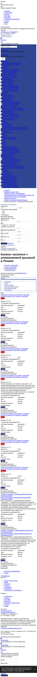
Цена (2, 278)
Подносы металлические (9, 185)
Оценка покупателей (11, 286)
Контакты (7, 17)
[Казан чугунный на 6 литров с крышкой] (14, 321)
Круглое (5, 225)
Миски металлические (8, 182)
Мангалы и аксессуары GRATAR (11, 108)
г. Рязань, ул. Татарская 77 (9, 32)
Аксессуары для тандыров (9, 102)
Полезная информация (12, 571)
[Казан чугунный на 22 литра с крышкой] (14, 467)
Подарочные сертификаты (13, 590)
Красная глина (5, 131)
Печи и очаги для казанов (9, 85)
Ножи (6, 582)
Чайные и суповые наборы (10, 150)
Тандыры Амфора (7, 95)
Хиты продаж (8, 285)
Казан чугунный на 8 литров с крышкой (14, 350)
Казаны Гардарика (10, 200)
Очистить (10, 243)
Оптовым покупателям (11, 19)
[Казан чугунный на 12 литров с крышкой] (15, 413)
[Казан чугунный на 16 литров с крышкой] (15, 440)
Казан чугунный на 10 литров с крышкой (14, 377)
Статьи (6, 21)
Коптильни (7, 588)
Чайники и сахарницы (8, 137)
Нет (4, 213)
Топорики (4, 169)
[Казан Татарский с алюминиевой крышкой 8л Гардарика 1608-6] (18, 496)
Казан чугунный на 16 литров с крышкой (14, 442)
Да (3, 211)
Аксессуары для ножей (8, 163)
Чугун (13, 218)
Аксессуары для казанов (9, 89)
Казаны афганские (7, 79)
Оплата (6, 14)
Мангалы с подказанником (9, 114)
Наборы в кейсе (6, 124)
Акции (6, 22)
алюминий (6, 218)
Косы (2, 140)
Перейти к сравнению (8, 248)
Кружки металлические (8, 179)
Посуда (6, 585)
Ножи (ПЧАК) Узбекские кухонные (12, 166)
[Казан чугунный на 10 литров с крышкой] (15, 375)
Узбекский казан (22, 200)
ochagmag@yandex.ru (8, 612)
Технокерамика (6, 98)
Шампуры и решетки (7, 118)
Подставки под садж (7, 156)
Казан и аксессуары (11, 580)
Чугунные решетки (7, 111)
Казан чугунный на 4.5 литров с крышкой (14, 296)
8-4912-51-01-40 (6, 35)
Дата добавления (10, 288)
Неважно (6, 215)
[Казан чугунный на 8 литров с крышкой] (14, 348)
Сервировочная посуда (8, 147)
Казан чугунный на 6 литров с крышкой (14, 323)
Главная (7, 11)
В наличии (7, 290)
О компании (8, 12)
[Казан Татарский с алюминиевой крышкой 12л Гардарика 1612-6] (18, 532)
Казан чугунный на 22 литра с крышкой (14, 469)
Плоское (12, 225)
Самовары (7, 587)
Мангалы (4, 121)
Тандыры (7, 584)
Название (7, 282)
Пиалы (3, 143)
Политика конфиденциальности (11, 628)
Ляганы (3, 134)
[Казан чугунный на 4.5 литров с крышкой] (15, 295)
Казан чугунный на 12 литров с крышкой (14, 415)
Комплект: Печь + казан (8, 76)
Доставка (7, 16)
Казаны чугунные (6, 82)
